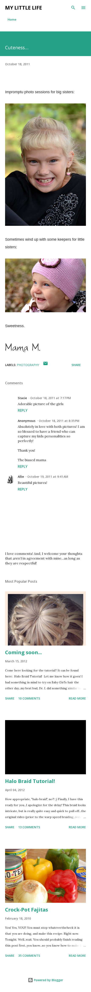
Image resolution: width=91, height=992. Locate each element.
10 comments (29, 698)
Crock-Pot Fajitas (26, 909)
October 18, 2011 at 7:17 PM (50, 398)
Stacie (22, 398)
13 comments (29, 827)
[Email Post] (45, 365)
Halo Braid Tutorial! (30, 780)
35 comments (29, 956)
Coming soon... (23, 652)
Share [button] (76, 365)
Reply (23, 410)
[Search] (73, 7)
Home (12, 19)
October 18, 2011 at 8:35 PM (59, 421)
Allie (21, 477)
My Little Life (23, 7)
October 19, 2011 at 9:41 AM (47, 477)
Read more (77, 698)
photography (28, 365)
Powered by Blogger (48, 980)
